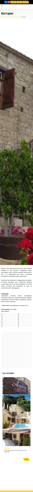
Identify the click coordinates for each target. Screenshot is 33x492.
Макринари (6, 448)
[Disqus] (16, 470)
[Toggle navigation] (29, 7)
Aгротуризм (10, 16)
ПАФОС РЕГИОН (17, 16)
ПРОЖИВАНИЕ (4, 16)
